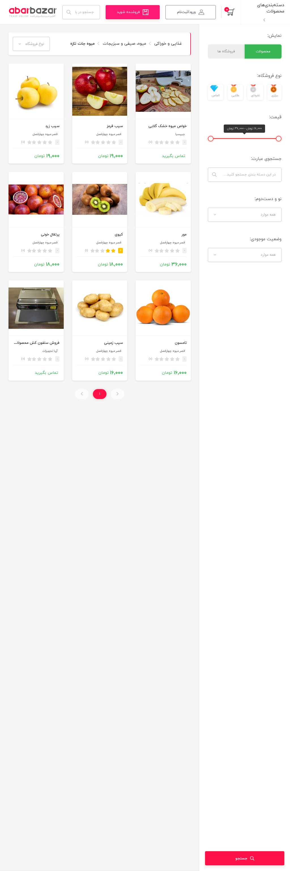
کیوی (119, 234)
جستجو (241, 858)
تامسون (181, 343)
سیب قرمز (115, 126)
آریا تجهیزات (49, 351)
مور (184, 234)
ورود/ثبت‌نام (186, 12)
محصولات (263, 51)
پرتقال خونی (50, 234)
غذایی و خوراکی (167, 44)
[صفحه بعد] (82, 394)
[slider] (279, 138)
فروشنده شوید (128, 12)
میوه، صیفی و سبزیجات (123, 44)
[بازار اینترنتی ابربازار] (32, 12)
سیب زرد (52, 126)
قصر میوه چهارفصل (108, 134)
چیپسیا (180, 134)
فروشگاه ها (226, 51)
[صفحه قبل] (117, 394)
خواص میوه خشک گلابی (167, 126)
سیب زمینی (113, 343)
